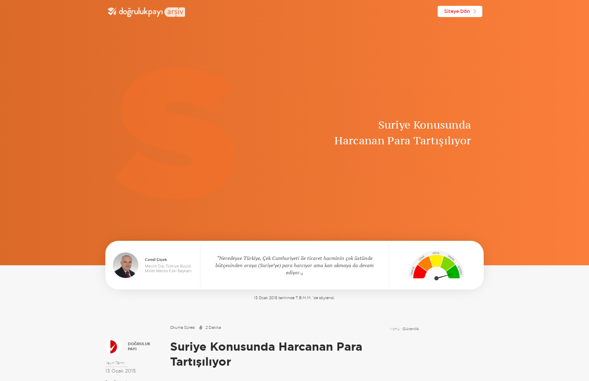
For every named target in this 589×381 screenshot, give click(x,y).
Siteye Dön (457, 11)
